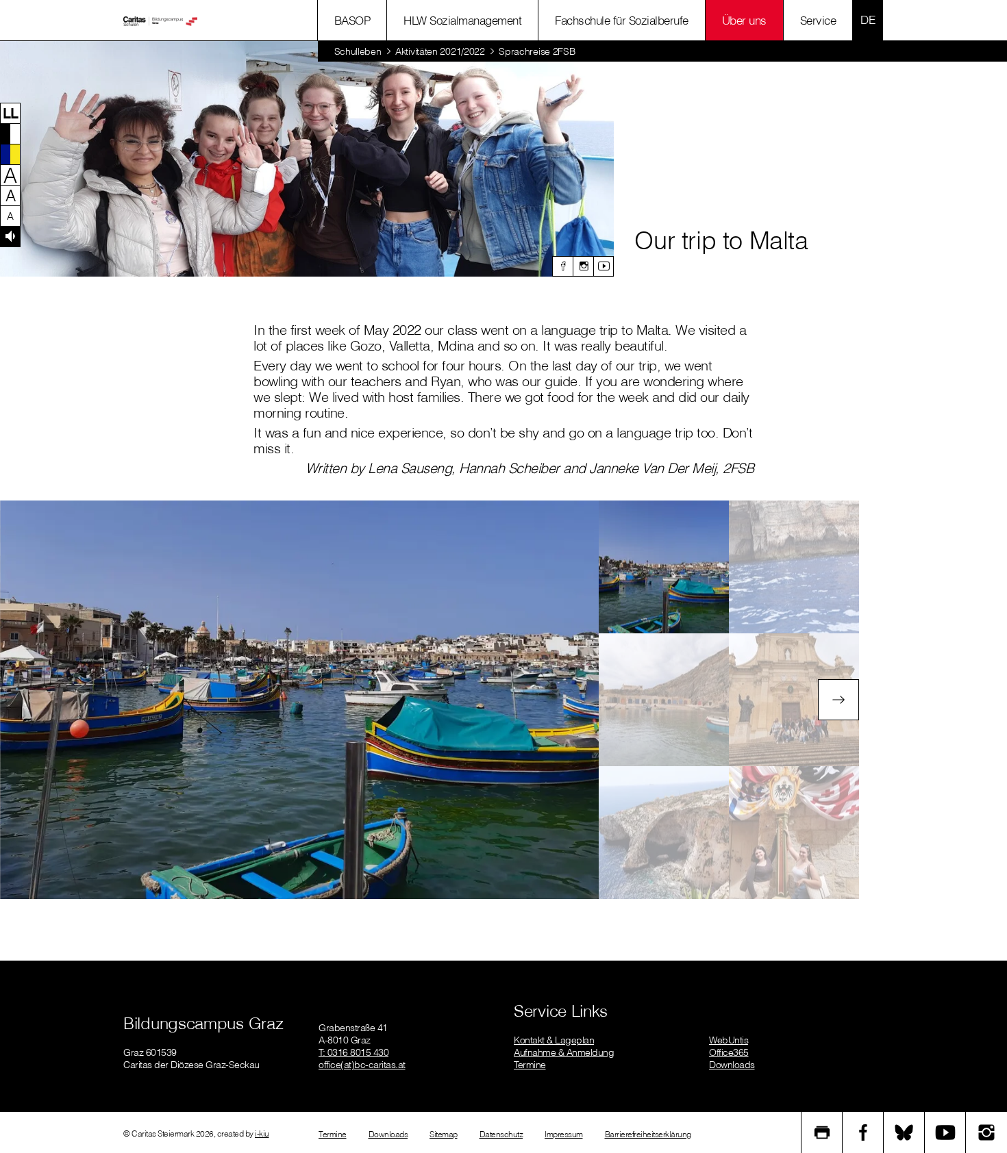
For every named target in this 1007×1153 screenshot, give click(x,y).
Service (818, 20)
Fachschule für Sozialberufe (621, 20)
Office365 (729, 1052)
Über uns (744, 20)
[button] (10, 113)
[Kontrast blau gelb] (10, 154)
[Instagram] (583, 266)
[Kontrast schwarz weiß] (10, 133)
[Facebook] (562, 266)
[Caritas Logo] (160, 20)
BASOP (352, 20)
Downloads (732, 1065)
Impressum (564, 1134)
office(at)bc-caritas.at (362, 1065)
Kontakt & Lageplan (554, 1040)
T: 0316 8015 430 (353, 1052)
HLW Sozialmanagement (462, 20)
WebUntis (728, 1040)
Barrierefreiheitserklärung (648, 1134)
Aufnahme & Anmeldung (564, 1052)
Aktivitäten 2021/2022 (440, 51)
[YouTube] (945, 1132)
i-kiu (262, 1133)
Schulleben (358, 51)
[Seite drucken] (822, 1132)
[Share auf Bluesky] (904, 1132)
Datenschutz (501, 1134)
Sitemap (444, 1134)
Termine (530, 1065)
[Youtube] (603, 266)
